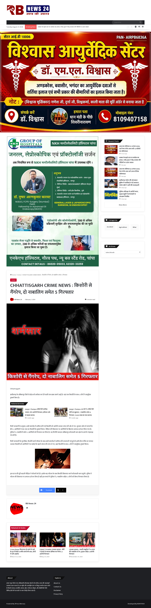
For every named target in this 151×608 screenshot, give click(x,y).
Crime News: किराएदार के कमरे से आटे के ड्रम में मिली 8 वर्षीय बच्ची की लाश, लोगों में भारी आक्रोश (23, 551)
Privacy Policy (58, 594)
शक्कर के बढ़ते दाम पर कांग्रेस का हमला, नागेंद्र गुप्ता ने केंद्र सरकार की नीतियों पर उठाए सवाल (130, 160)
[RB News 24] (28, 10)
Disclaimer (57, 590)
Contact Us (57, 586)
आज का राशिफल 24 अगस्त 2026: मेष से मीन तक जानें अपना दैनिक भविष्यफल (59, 27)
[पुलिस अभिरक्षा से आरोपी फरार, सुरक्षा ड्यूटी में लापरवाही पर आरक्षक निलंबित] (111, 194)
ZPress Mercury (20, 603)
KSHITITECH (141, 603)
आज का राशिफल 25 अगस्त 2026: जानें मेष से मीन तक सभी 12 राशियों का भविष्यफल (129, 149)
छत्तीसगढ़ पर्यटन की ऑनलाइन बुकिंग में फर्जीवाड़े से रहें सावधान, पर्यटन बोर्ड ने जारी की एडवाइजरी (129, 183)
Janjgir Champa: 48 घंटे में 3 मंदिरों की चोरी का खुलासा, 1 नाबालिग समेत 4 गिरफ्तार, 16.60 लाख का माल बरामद (81, 412)
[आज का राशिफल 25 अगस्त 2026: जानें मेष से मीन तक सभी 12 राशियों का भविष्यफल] (111, 149)
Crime (19, 275)
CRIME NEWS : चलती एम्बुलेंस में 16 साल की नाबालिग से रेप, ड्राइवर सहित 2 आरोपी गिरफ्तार (82, 551)
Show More (123, 205)
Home (14, 275)
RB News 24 (18, 299)
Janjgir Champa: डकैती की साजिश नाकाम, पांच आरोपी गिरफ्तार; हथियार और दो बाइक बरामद (37, 412)
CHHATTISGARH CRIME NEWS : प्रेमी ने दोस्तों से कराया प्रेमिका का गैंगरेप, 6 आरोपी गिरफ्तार (52, 551)
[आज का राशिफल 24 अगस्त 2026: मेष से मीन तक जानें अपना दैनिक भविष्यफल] (111, 172)
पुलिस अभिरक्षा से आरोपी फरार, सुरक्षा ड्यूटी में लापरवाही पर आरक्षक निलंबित (128, 194)
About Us (57, 583)
